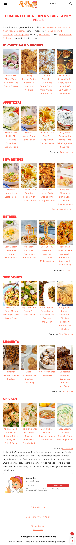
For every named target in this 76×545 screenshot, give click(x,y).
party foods (44, 34)
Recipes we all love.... (62, 209)
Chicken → (67, 448)
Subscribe (38, 529)
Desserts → (67, 391)
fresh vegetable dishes (14, 31)
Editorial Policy (38, 507)
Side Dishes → (66, 334)
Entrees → (68, 270)
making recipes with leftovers (57, 27)
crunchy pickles (21, 34)
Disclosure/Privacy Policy (38, 517)
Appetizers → (66, 152)
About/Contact (38, 526)
